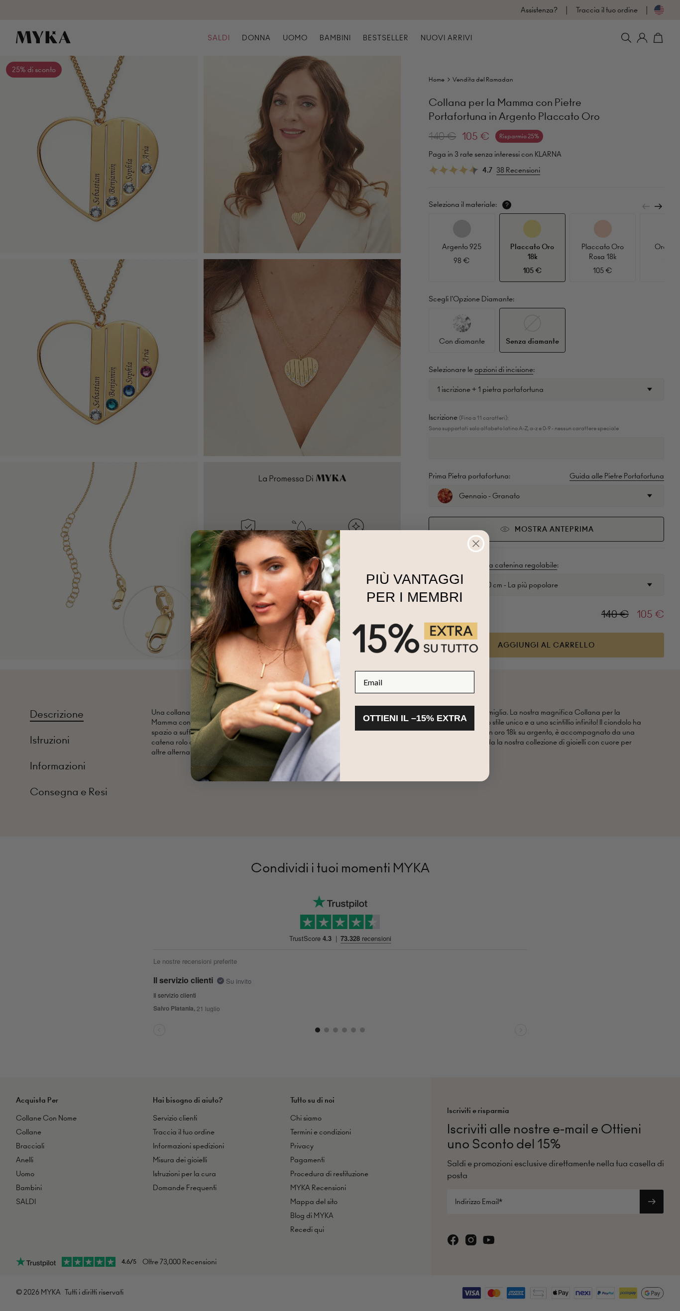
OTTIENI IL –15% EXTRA (415, 718)
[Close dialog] (475, 543)
